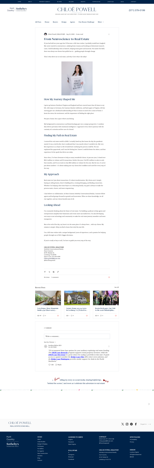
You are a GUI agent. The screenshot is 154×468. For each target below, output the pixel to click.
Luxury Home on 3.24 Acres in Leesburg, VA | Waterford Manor (76, 309)
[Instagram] (127, 424)
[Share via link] (58, 272)
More (100, 22)
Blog (38, 458)
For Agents (40, 451)
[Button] (77, 9)
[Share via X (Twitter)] (49, 272)
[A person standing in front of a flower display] (106, 298)
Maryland (71, 442)
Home (47, 22)
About (39, 439)
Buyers (55, 22)
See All (117, 287)
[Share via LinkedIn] (53, 272)
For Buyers (40, 446)
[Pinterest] (131, 424)
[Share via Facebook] (45, 272)
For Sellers (40, 448)
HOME (39, 437)
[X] (122, 424)
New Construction (42, 453)
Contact (39, 460)
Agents (72, 22)
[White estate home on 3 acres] (77, 298)
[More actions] (109, 34)
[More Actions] (109, 346)
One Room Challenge (86, 22)
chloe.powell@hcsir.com (106, 441)
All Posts (38, 22)
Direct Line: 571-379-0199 (106, 439)
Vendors (39, 455)
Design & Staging (42, 444)
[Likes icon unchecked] (49, 365)
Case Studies (41, 441)
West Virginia (72, 444)
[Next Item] (149, 404)
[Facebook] (136, 424)
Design (63, 22)
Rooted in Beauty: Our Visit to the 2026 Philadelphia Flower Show (105, 309)
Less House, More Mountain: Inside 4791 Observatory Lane (47, 309)
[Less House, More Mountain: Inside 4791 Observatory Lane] (48, 298)
